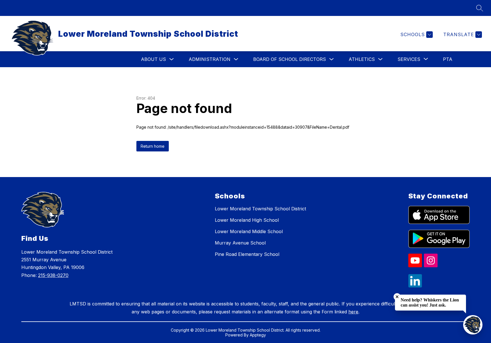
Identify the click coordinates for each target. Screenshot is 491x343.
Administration (209, 59)
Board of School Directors (289, 59)
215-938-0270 (53, 275)
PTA (447, 59)
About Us (153, 59)
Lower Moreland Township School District (260, 208)
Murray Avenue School (240, 243)
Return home (153, 146)
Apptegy (258, 334)
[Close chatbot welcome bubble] (397, 296)
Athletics (362, 59)
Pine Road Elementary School (247, 254)
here (353, 312)
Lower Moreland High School (247, 220)
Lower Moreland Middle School (249, 231)
